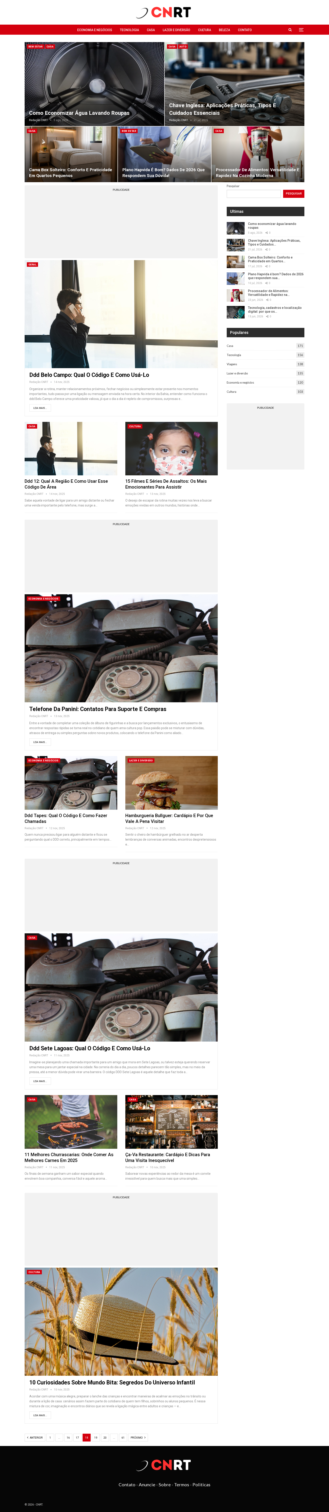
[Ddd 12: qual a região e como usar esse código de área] (71, 449)
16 (68, 1437)
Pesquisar (233, 186)
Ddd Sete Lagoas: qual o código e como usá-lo (89, 1048)
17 (77, 1437)
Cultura (204, 30)
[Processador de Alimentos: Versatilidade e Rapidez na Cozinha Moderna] (258, 154)
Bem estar (35, 46)
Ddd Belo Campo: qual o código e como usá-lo (89, 375)
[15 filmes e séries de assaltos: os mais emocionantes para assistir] (171, 449)
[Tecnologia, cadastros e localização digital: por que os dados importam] (236, 312)
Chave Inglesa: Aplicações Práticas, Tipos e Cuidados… (274, 242)
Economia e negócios (94, 30)
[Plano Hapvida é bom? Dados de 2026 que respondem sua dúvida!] (164, 154)
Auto (183, 46)
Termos (181, 1484)
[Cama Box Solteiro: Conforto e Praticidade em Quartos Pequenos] (71, 154)
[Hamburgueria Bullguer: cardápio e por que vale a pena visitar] (171, 783)
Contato (245, 30)
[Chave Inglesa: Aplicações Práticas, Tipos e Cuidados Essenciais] (234, 84)
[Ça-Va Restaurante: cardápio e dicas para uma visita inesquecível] (171, 1122)
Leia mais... (40, 408)
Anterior (36, 1437)
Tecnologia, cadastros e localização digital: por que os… (275, 309)
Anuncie (147, 1484)
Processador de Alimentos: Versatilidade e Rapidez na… (269, 293)
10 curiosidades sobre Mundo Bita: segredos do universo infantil (112, 1382)
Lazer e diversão (176, 30)
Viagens (232, 364)
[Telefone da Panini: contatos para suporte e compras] (121, 648)
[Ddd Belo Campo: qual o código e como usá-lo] (121, 314)
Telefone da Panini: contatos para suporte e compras (97, 709)
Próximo (137, 1437)
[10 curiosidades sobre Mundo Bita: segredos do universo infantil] (121, 1322)
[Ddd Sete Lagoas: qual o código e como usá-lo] (121, 987)
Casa (151, 30)
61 (123, 1437)
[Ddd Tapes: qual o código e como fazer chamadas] (71, 783)
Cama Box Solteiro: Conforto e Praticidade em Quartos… (270, 259)
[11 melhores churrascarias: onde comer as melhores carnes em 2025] (71, 1122)
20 (105, 1437)
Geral (32, 264)
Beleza (224, 30)
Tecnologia (129, 30)
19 (95, 1437)
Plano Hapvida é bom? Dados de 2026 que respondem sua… (275, 276)
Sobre (165, 1484)
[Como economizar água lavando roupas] (94, 84)
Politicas (201, 1484)
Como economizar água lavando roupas (79, 113)
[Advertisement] (121, 224)
